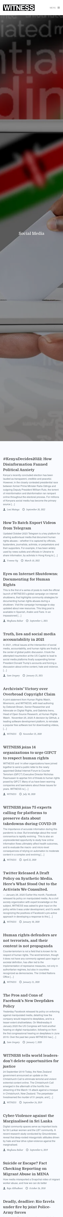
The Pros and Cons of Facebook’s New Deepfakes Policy (28, 1000)
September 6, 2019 (38, 1149)
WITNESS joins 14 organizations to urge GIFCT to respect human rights (29, 752)
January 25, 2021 (34, 675)
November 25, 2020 (32, 734)
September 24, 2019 (32, 1102)
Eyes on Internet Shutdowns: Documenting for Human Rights (30, 579)
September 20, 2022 (35, 509)
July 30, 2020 (28, 794)
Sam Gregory (13, 675)
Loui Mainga (12, 509)
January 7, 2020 (34, 1042)
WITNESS (11, 734)
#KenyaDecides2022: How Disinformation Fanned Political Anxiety (27, 464)
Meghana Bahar (14, 620)
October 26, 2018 (37, 1188)
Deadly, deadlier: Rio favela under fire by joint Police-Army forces (28, 1207)
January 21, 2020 (30, 982)
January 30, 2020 (30, 921)
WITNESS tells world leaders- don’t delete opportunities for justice (31, 1061)
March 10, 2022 (32, 560)
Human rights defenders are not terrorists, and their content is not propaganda (30, 940)
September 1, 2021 (38, 620)
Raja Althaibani (14, 1188)
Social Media (31, 233)
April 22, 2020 (29, 859)
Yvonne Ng (12, 560)
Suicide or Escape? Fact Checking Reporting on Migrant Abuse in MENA (26, 1168)
